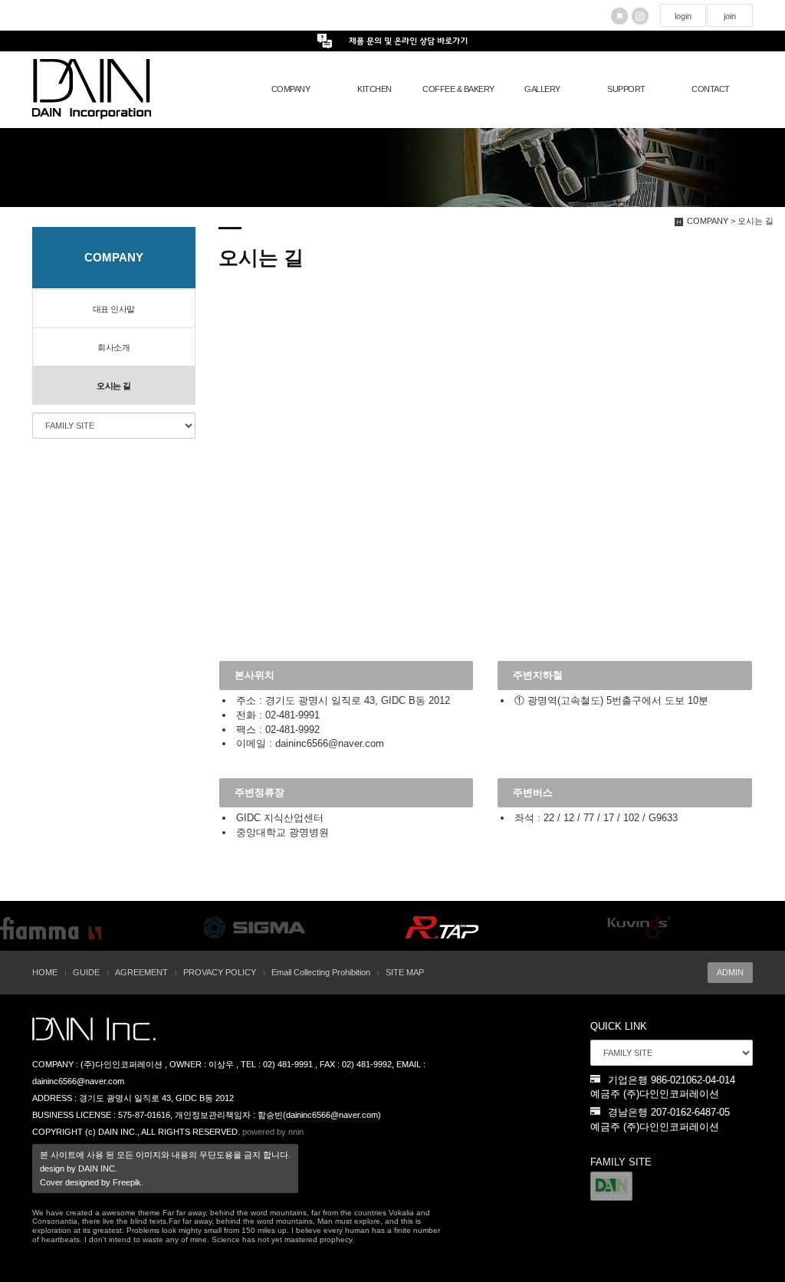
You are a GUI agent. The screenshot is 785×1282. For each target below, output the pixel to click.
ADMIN (730, 972)
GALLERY (542, 89)
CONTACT (710, 89)
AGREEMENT (141, 972)
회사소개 (113, 347)
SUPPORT (626, 89)
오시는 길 (114, 385)
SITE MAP (405, 972)
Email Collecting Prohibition (320, 972)
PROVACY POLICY (219, 972)
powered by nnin (273, 1131)
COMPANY (290, 89)
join (730, 16)
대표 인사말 (114, 309)
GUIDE (86, 972)
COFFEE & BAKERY (458, 89)
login (683, 16)
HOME (44, 972)
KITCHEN (374, 89)
